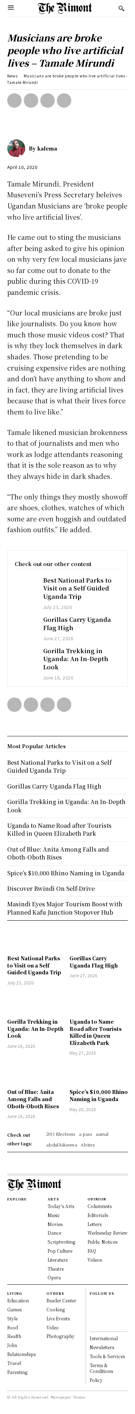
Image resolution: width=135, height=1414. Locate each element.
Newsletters (102, 1347)
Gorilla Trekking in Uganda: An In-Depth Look (75, 659)
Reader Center (61, 1300)
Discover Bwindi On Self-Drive (51, 888)
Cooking (55, 1309)
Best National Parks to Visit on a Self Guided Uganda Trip (77, 588)
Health (14, 1336)
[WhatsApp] (64, 100)
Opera (54, 1277)
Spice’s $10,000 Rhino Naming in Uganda (98, 1095)
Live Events (58, 1318)
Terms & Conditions (101, 1368)
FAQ (91, 1251)
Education (18, 1300)
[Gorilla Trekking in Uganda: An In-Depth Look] (25, 655)
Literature (58, 1260)
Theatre (56, 1269)
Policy (96, 1380)
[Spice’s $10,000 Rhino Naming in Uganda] (98, 1073)
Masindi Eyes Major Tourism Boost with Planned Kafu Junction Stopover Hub (64, 908)
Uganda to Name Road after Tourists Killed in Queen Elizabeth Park (95, 1032)
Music (54, 1215)
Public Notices (102, 1242)
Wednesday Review (107, 1233)
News (12, 75)
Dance (54, 1233)
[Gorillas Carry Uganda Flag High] (25, 624)
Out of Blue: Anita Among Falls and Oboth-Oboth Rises (33, 1098)
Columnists (99, 1206)
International (104, 1338)
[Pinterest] (47, 100)
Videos (94, 1260)
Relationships (21, 1354)
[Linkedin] (93, 1317)
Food (12, 1327)
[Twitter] (31, 100)
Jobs (12, 1345)
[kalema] (18, 148)
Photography (60, 1336)
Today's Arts (61, 1206)
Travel (14, 1363)
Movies (55, 1224)
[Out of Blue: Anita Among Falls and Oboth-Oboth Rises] (36, 1073)
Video (52, 1327)
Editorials (97, 1215)
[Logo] (65, 8)
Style (12, 1318)
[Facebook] (14, 100)
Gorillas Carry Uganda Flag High (77, 623)
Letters (94, 1224)
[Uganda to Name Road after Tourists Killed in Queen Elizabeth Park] (98, 1003)
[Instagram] (93, 1310)
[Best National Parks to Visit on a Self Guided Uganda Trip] (25, 584)
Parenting (17, 1372)
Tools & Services (107, 1356)
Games (14, 1309)
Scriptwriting (61, 1242)
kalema (47, 148)
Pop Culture (60, 1251)
